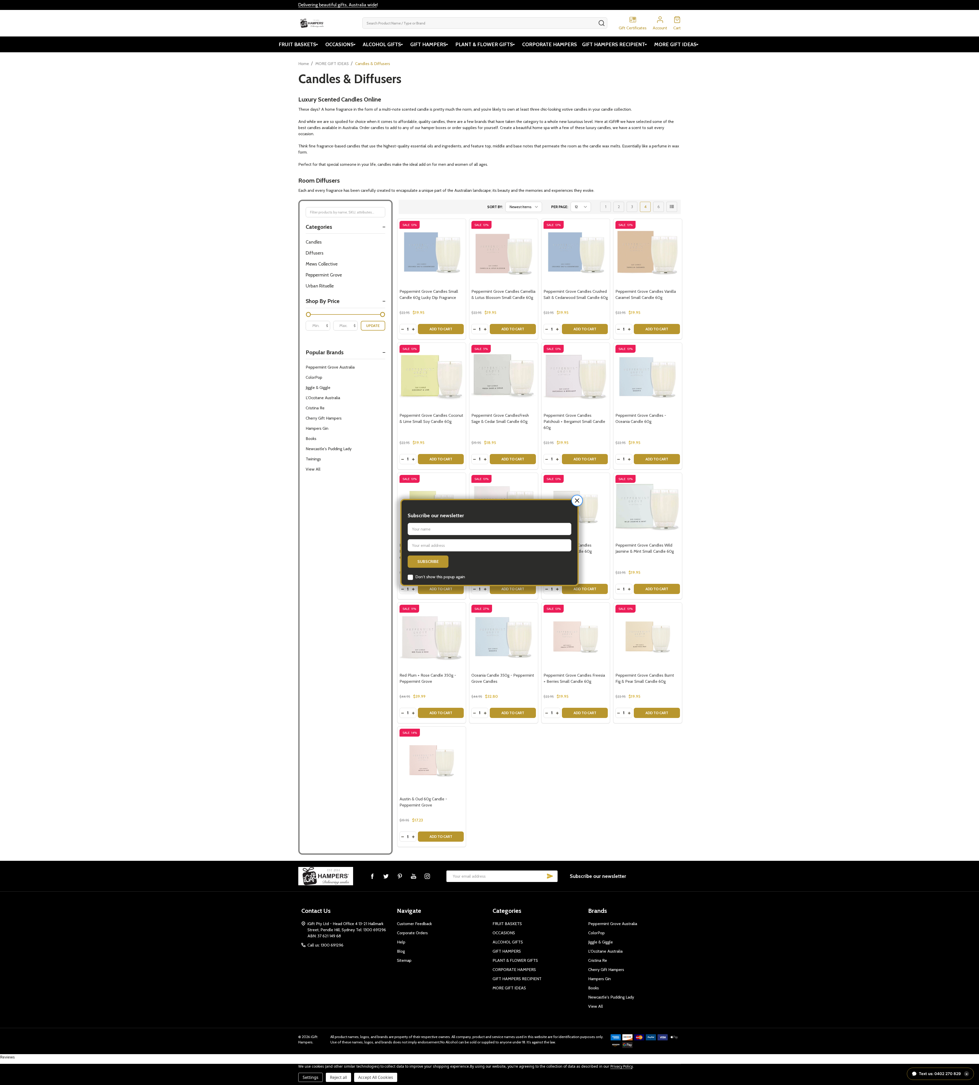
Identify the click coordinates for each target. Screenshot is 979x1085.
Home (303, 63)
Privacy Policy (621, 1066)
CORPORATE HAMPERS (549, 44)
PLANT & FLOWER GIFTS (484, 44)
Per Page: (559, 207)
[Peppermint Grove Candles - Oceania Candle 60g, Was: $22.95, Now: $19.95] (647, 377)
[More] (317, 44)
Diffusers (315, 253)
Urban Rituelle (320, 286)
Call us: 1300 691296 (325, 945)
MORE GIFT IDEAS (675, 44)
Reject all (338, 1077)
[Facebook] (372, 876)
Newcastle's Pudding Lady (329, 448)
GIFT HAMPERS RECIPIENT (613, 44)
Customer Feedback (414, 923)
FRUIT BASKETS (297, 44)
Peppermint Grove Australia (330, 367)
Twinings (313, 459)
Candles (314, 242)
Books (311, 438)
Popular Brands (325, 352)
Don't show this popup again (440, 576)
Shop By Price (323, 301)
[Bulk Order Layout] (671, 207)
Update (373, 325)
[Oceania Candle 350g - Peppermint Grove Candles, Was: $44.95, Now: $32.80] (503, 637)
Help (401, 942)
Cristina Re (315, 408)
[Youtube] (413, 876)
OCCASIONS (339, 44)
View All (313, 469)
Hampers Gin (317, 428)
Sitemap (404, 960)
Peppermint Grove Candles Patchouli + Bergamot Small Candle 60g (574, 421)
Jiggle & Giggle (318, 387)
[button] (577, 500)
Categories (319, 226)
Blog (401, 951)
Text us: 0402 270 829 (943, 1073)
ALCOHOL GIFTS (382, 44)
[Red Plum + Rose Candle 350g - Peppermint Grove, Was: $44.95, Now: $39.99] (432, 637)
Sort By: (495, 207)
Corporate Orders (412, 932)
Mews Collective (322, 264)
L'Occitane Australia (323, 397)
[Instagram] (427, 876)
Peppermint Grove (324, 275)
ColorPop (314, 377)
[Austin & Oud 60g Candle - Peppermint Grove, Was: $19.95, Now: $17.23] (432, 761)
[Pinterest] (400, 876)
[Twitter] (386, 876)
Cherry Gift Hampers (324, 418)
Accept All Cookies (375, 1077)
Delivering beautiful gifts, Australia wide (337, 5)
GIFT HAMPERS (428, 44)
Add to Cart (441, 329)
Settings (310, 1077)
